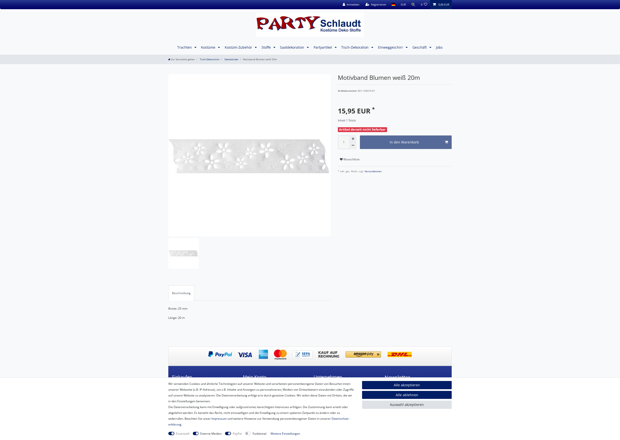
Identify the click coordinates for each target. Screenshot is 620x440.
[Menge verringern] (352, 145)
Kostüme (208, 47)
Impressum (219, 419)
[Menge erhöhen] (352, 138)
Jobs (439, 47)
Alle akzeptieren (407, 385)
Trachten (185, 47)
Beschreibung (181, 293)
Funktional (259, 434)
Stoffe (267, 47)
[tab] (181, 292)
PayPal (237, 434)
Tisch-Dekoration (355, 47)
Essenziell (182, 434)
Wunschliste (351, 159)
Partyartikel (323, 47)
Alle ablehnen (407, 395)
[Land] (393, 4)
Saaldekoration (292, 47)
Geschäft (420, 47)
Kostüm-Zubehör (239, 47)
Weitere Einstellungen (285, 434)
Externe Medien (211, 434)
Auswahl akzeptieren (407, 404)
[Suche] (413, 4)
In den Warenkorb (404, 142)
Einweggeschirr (391, 47)
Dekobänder (231, 59)
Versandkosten (373, 171)
